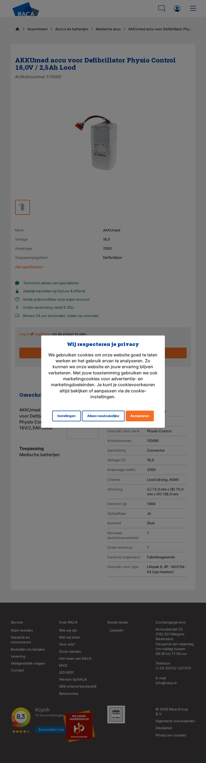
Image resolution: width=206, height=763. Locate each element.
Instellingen (66, 416)
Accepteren (139, 416)
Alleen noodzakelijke (103, 416)
